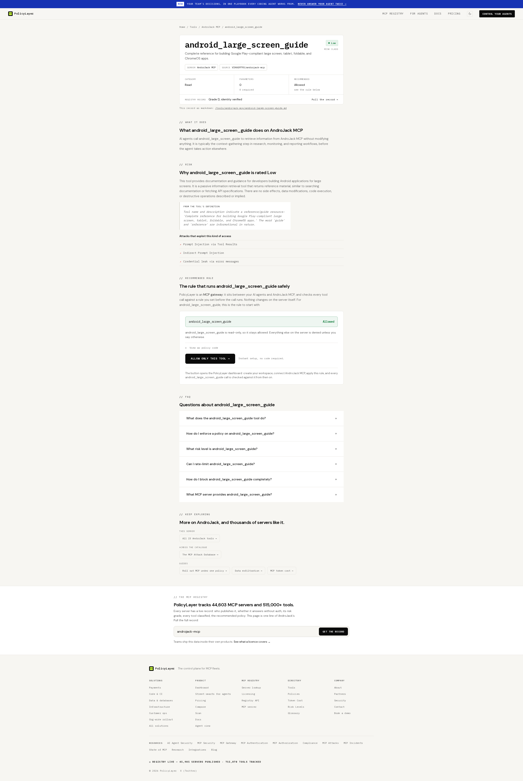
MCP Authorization (285, 742)
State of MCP (158, 749)
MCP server (249, 706)
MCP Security (206, 742)
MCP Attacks (330, 742)
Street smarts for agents (213, 693)
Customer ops (158, 713)
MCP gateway (213, 295)
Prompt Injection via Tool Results (210, 244)
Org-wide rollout (161, 719)
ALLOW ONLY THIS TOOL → (210, 358)
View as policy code (201, 347)
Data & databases (161, 700)
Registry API (250, 700)
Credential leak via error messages (211, 261)
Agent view (202, 725)
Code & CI (155, 693)
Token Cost (295, 700)
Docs (198, 719)
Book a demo (342, 713)
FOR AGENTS (419, 13)
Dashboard (202, 687)
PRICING (454, 13)
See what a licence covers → (252, 641)
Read (188, 85)
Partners (340, 693)
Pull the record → (325, 99)
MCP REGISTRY (393, 13)
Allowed (299, 85)
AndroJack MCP (211, 26)
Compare (200, 706)
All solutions (158, 725)
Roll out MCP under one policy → (204, 570)
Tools (193, 26)
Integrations (197, 749)
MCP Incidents (353, 742)
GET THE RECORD (333, 631)
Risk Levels (296, 706)
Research (178, 749)
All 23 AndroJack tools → (199, 538)
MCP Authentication (254, 742)
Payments (155, 687)
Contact (339, 706)
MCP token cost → (281, 570)
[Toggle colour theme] (470, 14)
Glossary (294, 713)
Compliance (310, 742)
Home (182, 26)
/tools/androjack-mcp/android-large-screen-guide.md (251, 108)
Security (340, 700)
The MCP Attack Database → (200, 554)
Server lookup (251, 687)
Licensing (248, 693)
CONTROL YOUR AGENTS (497, 13)
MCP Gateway (228, 742)
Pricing (200, 700)
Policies (294, 693)
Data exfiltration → (248, 570)
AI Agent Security (179, 742)
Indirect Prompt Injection (203, 253)
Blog (214, 749)
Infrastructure (159, 706)
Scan (198, 713)
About (338, 687)
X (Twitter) (188, 770)
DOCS (437, 13)
